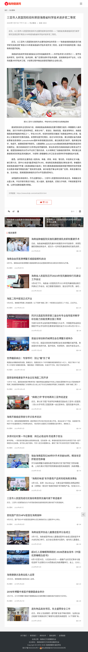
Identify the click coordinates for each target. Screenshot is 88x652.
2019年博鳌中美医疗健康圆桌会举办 (25, 591)
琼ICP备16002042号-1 (30, 648)
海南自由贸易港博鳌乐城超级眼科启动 (26, 259)
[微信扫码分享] (9, 211)
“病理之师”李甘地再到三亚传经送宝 (49, 397)
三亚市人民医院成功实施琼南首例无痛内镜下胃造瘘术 (34, 498)
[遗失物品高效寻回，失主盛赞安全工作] (18, 614)
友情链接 (62, 635)
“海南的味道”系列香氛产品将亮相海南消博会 (54, 478)
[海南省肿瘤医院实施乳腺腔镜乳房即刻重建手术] (18, 244)
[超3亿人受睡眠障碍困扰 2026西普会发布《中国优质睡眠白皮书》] (18, 557)
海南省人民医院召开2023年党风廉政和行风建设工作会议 (56, 278)
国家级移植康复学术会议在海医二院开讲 (27, 377)
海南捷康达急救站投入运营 (20, 574)
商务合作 (43, 635)
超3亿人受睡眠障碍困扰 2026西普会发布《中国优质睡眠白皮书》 (55, 554)
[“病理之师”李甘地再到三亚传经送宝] (18, 402)
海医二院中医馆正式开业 (19, 298)
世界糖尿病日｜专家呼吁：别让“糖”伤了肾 (28, 358)
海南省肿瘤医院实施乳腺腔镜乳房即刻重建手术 (55, 239)
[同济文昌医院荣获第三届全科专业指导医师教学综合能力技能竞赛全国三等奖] (18, 321)
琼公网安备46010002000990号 (54, 648)
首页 (6, 10)
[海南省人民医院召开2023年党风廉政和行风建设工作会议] (18, 281)
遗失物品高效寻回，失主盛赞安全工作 (50, 608)
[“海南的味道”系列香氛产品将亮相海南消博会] (18, 484)
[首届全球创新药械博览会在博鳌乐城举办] (18, 344)
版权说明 (52, 635)
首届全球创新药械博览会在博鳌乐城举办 (52, 338)
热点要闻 (33, 23)
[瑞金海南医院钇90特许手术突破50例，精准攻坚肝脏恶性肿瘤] (18, 461)
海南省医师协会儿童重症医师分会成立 (51, 532)
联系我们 (33, 635)
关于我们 (23, 635)
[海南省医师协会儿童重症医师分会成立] (18, 537)
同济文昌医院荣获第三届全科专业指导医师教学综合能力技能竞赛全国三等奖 (55, 317)
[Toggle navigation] (81, 4)
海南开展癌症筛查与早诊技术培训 (24, 417)
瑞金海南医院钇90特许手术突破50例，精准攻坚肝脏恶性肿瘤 (56, 457)
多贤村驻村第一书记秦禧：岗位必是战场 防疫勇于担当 (34, 436)
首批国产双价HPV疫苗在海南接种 (24, 515)
